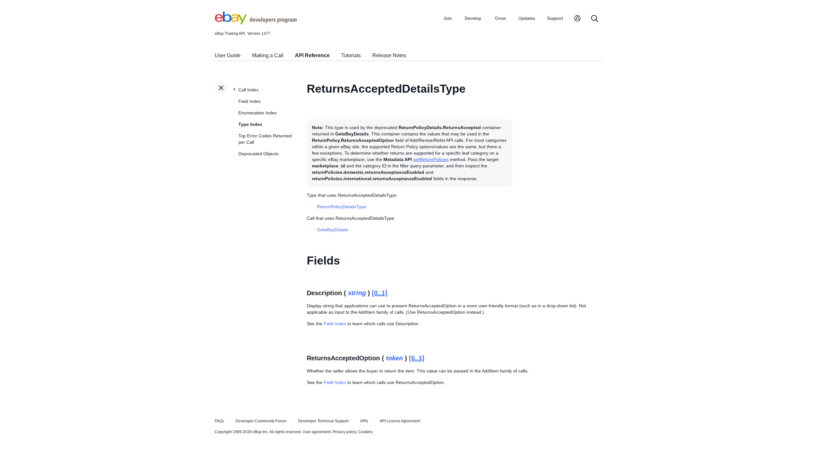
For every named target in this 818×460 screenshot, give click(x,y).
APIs (364, 421)
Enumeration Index (257, 112)
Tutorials (351, 55)
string (357, 292)
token (394, 358)
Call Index (248, 89)
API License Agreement (400, 421)
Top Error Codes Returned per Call (265, 139)
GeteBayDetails (332, 229)
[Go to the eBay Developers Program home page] (256, 22)
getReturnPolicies (431, 159)
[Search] (595, 19)
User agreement (317, 432)
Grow (500, 18)
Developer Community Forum (261, 421)
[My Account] (577, 19)
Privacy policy (344, 432)
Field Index (249, 101)
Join (448, 18)
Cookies (365, 432)
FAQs (219, 421)
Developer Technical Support (323, 421)
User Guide (228, 55)
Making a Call (267, 55)
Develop (473, 18)
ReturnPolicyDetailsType (341, 206)
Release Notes (389, 55)
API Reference (312, 55)
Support (555, 18)
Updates (526, 18)
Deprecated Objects (258, 153)
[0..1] (379, 292)
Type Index (250, 124)
